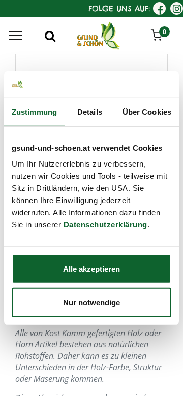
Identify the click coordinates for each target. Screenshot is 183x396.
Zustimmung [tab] (34, 111)
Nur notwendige (91, 302)
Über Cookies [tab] (147, 111)
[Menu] (15, 35)
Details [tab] (89, 111)
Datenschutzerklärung (105, 224)
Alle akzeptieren (91, 269)
